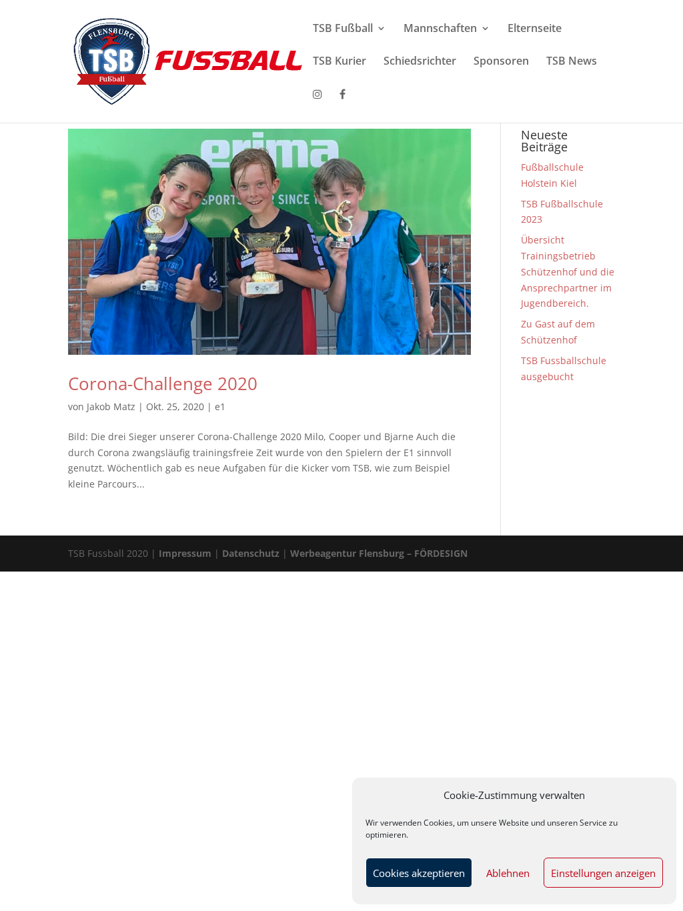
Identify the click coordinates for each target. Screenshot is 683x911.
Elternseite (535, 29)
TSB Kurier (339, 62)
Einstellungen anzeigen (603, 873)
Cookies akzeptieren (419, 873)
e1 (220, 406)
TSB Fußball (343, 29)
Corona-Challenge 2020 (162, 383)
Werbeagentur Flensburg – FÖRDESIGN (379, 553)
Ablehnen (508, 873)
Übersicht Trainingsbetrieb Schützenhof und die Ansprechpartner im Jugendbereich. (567, 271)
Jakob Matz (111, 406)
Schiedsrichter (420, 62)
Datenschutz (250, 553)
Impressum (185, 553)
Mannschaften (440, 29)
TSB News (571, 62)
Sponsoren (501, 62)
